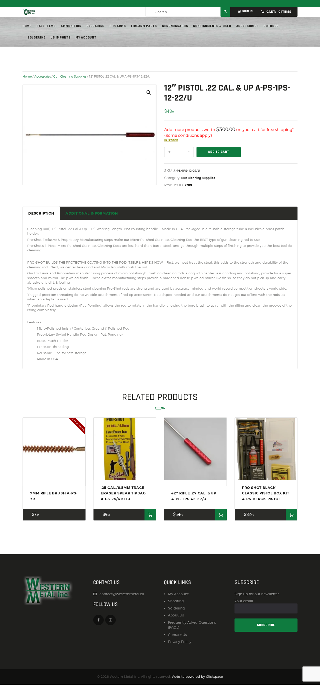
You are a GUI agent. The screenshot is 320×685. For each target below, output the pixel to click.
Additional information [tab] (92, 213)
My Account (178, 594)
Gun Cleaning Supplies (69, 76)
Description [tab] (41, 213)
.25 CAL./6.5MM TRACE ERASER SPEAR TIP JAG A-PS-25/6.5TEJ (123, 493)
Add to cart (218, 152)
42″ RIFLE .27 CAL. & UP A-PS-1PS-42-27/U (193, 496)
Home (27, 76)
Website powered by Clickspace (197, 676)
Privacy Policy (179, 641)
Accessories (42, 76)
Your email (243, 601)
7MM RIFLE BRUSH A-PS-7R (54, 496)
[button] (148, 92)
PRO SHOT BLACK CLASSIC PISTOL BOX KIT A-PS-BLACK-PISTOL (265, 493)
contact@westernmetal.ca (122, 594)
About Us (176, 615)
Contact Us (177, 634)
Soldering (176, 608)
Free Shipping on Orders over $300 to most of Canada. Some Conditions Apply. (160, 4)
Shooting (176, 601)
